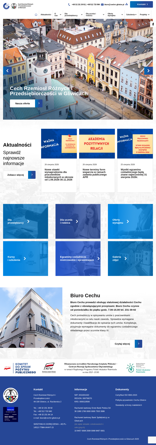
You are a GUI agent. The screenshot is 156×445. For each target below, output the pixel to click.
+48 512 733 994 (93, 4)
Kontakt (141, 4)
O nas (56, 14)
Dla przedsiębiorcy (71, 14)
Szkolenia (130, 15)
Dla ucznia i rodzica (91, 14)
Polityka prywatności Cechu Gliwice (130, 400)
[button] (148, 71)
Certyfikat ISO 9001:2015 (126, 395)
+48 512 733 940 (45, 411)
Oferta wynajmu (111, 14)
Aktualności (46, 15)
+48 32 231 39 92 (79, 4)
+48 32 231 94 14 (45, 415)
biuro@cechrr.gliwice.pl (114, 4)
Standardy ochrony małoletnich (128, 405)
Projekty (143, 15)
